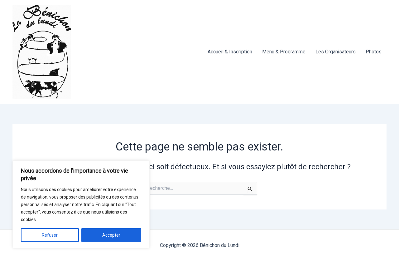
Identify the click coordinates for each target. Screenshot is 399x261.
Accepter (111, 235)
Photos (374, 52)
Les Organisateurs (335, 52)
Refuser (50, 235)
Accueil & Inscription (230, 52)
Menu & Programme (283, 52)
